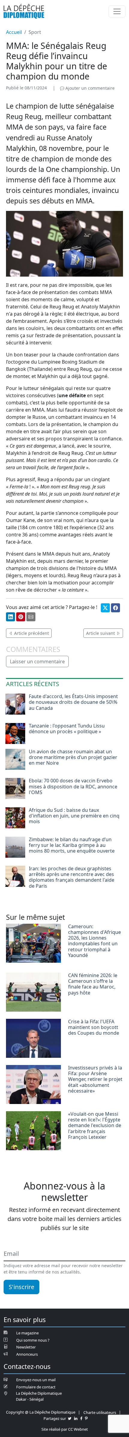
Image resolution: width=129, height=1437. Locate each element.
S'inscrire (21, 1287)
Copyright (15, 1412)
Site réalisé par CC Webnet (64, 1429)
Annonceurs (27, 1354)
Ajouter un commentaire (89, 88)
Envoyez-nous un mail (36, 1379)
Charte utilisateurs (99, 1412)
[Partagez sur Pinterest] (86, 1418)
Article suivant (101, 633)
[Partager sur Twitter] (105, 607)
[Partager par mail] (30, 616)
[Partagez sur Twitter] (69, 1418)
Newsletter (26, 1347)
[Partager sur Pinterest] (20, 616)
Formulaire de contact (36, 1387)
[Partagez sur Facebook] (81, 1418)
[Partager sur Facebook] (115, 607)
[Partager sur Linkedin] (10, 616)
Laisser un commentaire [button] (37, 661)
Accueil (14, 32)
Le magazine (27, 1333)
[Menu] (117, 11)
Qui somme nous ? (33, 1340)
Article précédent (31, 633)
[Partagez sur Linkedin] (75, 1418)
